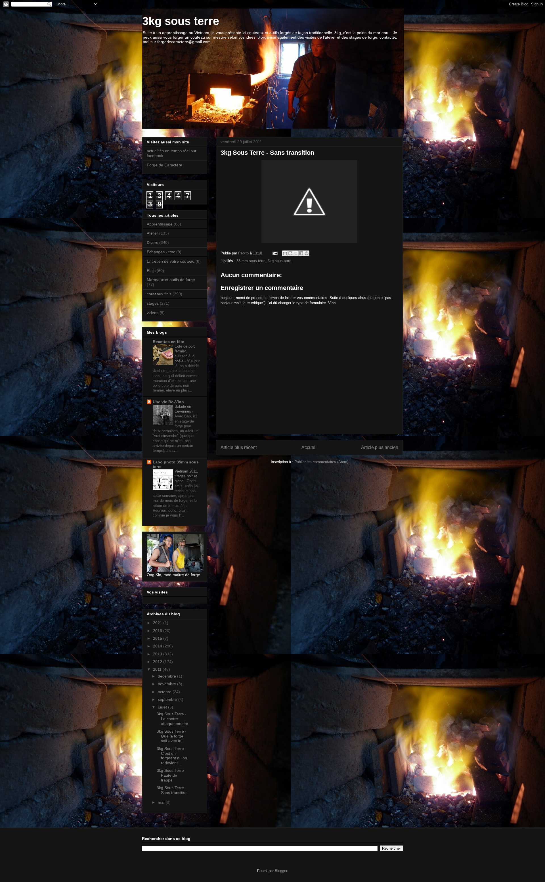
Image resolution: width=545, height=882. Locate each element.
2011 (158, 669)
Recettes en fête (168, 341)
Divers (152, 242)
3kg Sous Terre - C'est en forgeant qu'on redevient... (172, 755)
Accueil (308, 447)
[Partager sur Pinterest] (306, 253)
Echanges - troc (161, 252)
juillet (163, 707)
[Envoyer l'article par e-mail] (275, 253)
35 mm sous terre (250, 261)
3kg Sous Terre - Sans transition (172, 790)
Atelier (152, 233)
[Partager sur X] (296, 253)
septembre (168, 699)
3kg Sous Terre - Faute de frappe (171, 775)
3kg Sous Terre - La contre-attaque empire (172, 719)
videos (152, 312)
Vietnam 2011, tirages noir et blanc (186, 476)
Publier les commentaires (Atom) (321, 462)
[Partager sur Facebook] (301, 253)
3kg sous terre (180, 21)
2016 (158, 630)
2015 (158, 638)
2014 (158, 646)
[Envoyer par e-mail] (285, 253)
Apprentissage (160, 224)
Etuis (151, 270)
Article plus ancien (379, 447)
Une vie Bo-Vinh (168, 402)
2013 (158, 654)
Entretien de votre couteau (170, 261)
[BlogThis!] (290, 253)
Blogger (281, 871)
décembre (167, 676)
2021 (158, 622)
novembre (167, 684)
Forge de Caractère (164, 165)
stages (153, 303)
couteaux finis (159, 294)
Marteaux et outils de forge (171, 279)
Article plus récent (239, 447)
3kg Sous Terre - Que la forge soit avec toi (171, 736)
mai (161, 802)
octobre (165, 691)
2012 (158, 661)
